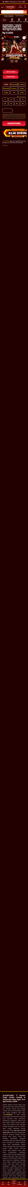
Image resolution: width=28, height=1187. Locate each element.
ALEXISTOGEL (14, 123)
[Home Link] (10, 7)
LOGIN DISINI (10, 76)
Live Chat (25, 1184)
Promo (3, 1184)
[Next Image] (24, 49)
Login (8, 1184)
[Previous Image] (4, 49)
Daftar (14, 1183)
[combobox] (12, 12)
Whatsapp (19, 1184)
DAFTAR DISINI (10, 72)
